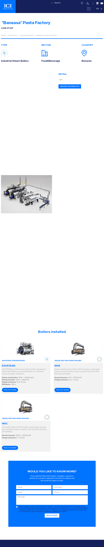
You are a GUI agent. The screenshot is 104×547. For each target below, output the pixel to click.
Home (3, 35)
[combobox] (63, 3)
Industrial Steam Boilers (14, 61)
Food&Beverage (26, 35)
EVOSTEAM (8, 366)
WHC (5, 423)
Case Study (12, 35)
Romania (87, 61)
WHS (57, 366)
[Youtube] (102, 3)
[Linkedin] (97, 3)
